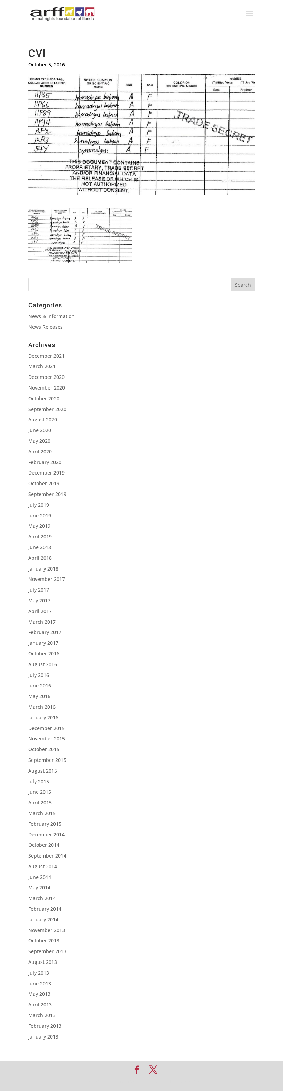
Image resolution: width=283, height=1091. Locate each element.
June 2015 (39, 791)
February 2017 (44, 632)
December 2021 (46, 356)
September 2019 (47, 494)
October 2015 (43, 749)
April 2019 (40, 536)
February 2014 (44, 909)
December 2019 (46, 472)
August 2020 (42, 419)
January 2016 (43, 717)
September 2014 (47, 855)
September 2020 (47, 409)
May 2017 (39, 600)
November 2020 (46, 387)
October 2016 (43, 653)
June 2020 (39, 430)
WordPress (192, 1081)
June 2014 (39, 877)
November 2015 (46, 738)
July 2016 (38, 675)
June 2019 (39, 515)
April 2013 (40, 1004)
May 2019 (39, 526)
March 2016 (42, 707)
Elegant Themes (126, 1081)
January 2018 (43, 568)
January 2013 (43, 1036)
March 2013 (42, 1015)
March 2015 (42, 813)
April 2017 (40, 611)
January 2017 (43, 643)
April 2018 (40, 558)
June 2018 (39, 547)
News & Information (51, 316)
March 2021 (42, 366)
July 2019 (38, 504)
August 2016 (42, 664)
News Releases (45, 327)
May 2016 (39, 696)
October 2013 (43, 940)
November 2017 (46, 579)
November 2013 (46, 930)
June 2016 (39, 685)
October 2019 (43, 483)
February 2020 (44, 462)
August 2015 (42, 770)
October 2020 (43, 398)
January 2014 (43, 919)
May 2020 (39, 441)
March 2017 (42, 622)
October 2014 (43, 845)
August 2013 (42, 962)
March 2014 (42, 898)
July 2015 (38, 781)
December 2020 (46, 377)
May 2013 (39, 993)
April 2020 (40, 451)
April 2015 (40, 802)
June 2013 (39, 983)
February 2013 (44, 1026)
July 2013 (38, 972)
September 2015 (47, 760)
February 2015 (44, 824)
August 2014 (42, 866)
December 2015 (46, 728)
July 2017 (38, 589)
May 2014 (39, 887)
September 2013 (47, 951)
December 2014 (46, 834)
